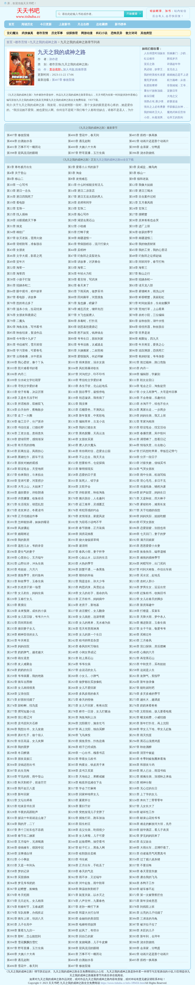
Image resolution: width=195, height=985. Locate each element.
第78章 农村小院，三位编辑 (146, 314)
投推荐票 (81, 69)
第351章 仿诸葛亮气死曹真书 (147, 853)
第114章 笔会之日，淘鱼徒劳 (147, 386)
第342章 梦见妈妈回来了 (144, 835)
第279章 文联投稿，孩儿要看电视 (150, 711)
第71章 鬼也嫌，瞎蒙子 (83, 303)
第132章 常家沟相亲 (141, 421)
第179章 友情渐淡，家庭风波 (86, 516)
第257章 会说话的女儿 (82, 670)
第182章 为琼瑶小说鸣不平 (85, 522)
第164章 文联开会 (79, 486)
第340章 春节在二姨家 (21, 835)
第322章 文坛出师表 (19, 800)
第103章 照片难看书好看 (22, 368)
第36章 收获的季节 (141, 232)
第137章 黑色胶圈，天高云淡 (86, 433)
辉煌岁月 (172, 58)
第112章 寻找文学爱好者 (22, 386)
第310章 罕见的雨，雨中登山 (25, 776)
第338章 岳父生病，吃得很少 (86, 829)
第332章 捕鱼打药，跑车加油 (86, 817)
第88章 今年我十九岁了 (21, 338)
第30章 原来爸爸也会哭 (144, 220)
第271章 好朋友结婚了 (21, 699)
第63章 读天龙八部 (141, 285)
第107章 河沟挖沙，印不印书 (86, 374)
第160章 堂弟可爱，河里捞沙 (25, 480)
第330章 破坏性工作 (141, 812)
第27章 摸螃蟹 (138, 214)
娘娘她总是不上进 (177, 74)
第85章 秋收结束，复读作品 (24, 332)
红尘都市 (149, 58)
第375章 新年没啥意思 (143, 900)
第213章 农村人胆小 (141, 581)
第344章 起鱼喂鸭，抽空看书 (86, 841)
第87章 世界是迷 (139, 332)
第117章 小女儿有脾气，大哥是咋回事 (153, 391)
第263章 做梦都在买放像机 (85, 681)
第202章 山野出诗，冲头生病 (25, 563)
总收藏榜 (102, 24)
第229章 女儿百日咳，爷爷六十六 (28, 616)
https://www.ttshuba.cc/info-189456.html (123, 983)
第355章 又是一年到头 (21, 865)
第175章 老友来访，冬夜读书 (25, 510)
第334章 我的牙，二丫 (21, 823)
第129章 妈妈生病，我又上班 (147, 415)
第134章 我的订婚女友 (82, 427)
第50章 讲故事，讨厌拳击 (84, 261)
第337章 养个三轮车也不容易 (25, 829)
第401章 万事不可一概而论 (24, 147)
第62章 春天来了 (78, 285)
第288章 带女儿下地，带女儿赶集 (150, 729)
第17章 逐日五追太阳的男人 (85, 196)
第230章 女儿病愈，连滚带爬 (86, 616)
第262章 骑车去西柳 (19, 681)
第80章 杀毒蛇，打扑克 (83, 320)
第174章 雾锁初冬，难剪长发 (147, 504)
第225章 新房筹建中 (141, 604)
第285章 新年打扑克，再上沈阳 (149, 723)
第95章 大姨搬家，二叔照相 (85, 350)
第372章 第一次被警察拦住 (146, 894)
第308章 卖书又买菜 (80, 770)
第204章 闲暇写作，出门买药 (147, 563)
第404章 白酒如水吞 (19, 141)
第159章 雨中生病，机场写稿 (147, 474)
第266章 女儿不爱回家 (82, 687)
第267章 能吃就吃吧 (141, 687)
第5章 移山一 (137, 172)
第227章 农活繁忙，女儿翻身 (86, 610)
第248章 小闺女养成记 (82, 652)
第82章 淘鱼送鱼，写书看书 (24, 326)
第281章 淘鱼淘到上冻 (82, 717)
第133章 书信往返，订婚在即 (25, 427)
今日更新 (46, 24)
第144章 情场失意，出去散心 (147, 445)
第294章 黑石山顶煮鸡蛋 (144, 741)
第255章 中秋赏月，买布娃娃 (147, 664)
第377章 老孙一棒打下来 (83, 906)
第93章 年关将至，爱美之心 (146, 344)
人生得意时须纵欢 (154, 53)
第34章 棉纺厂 (16, 232)
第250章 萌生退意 (18, 658)
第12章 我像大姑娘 (141, 184)
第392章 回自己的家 (80, 936)
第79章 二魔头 (16, 320)
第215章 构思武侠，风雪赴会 (86, 587)
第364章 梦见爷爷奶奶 (21, 883)
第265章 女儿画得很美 (21, 687)
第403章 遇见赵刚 (79, 141)
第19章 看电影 (16, 202)
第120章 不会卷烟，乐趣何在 (147, 397)
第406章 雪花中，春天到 (83, 135)
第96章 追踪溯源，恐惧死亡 (146, 350)
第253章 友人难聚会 (19, 664)
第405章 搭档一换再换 (143, 135)
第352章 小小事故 (18, 859)
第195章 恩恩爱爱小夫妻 (144, 545)
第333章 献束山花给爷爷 (144, 817)
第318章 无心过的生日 (143, 788)
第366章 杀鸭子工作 (141, 883)
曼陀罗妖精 (150, 80)
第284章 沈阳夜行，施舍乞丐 (86, 723)
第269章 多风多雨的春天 (83, 693)
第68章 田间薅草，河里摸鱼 (85, 297)
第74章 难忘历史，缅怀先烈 (85, 309)
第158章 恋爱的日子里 (82, 474)
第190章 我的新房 (18, 539)
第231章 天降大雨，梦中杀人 (147, 616)
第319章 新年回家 (18, 794)
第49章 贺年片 (16, 261)
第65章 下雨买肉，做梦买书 (85, 291)
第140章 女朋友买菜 (80, 439)
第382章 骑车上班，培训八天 (25, 918)
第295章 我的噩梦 (18, 746)
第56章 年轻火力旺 (80, 273)
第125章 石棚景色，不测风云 (86, 409)
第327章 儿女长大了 (141, 806)
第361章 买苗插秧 (18, 877)
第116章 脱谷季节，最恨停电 (86, 391)
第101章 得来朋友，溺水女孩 (86, 362)
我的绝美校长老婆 (154, 74)
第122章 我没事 (78, 403)
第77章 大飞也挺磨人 (81, 314)
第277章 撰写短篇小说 (21, 711)
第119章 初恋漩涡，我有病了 (86, 397)
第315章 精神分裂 (140, 782)
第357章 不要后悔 (140, 865)
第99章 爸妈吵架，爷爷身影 (146, 356)
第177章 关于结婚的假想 (144, 510)
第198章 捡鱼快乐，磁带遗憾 (147, 551)
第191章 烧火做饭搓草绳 (83, 539)
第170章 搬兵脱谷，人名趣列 (86, 498)
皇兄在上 (172, 69)
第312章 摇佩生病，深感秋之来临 (150, 776)
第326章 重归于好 (79, 806)
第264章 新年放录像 (141, 681)
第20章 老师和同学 (80, 202)
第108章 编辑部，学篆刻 (144, 374)
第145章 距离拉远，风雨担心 (25, 451)
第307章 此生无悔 (18, 770)
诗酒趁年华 (173, 64)
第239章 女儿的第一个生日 (85, 634)
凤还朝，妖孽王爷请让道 (155, 69)
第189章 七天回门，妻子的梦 (147, 533)
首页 (11, 24)
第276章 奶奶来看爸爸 (143, 705)
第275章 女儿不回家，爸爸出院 (88, 705)
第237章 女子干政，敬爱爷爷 (147, 628)
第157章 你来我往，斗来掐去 (25, 474)
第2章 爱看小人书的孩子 (83, 167)
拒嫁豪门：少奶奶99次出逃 (178, 53)
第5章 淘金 (75, 172)
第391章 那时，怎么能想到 (24, 936)
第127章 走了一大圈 (19, 415)
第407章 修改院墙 (63, 79)
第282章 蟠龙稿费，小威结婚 (147, 717)
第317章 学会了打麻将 (82, 788)
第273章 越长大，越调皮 (144, 699)
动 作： (43, 69)
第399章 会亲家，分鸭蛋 (144, 147)
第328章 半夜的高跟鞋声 (22, 812)
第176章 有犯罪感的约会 (83, 510)
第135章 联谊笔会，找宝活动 (147, 427)
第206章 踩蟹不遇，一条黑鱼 (86, 569)
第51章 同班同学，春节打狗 (146, 261)
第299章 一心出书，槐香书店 (86, 752)
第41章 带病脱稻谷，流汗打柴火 (88, 243)
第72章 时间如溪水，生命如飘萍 (149, 303)
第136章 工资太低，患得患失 (25, 433)
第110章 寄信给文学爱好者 (85, 380)
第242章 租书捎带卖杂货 (83, 640)
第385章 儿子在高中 (19, 924)
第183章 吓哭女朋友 (141, 522)
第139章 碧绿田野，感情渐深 (25, 439)
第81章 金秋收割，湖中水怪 (146, 320)
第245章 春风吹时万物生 (83, 646)
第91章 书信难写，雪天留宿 (24, 344)
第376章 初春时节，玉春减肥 (25, 906)
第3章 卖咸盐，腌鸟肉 (143, 167)
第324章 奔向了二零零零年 (146, 800)
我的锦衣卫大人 (153, 112)
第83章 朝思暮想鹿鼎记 (83, 326)
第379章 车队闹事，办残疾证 (25, 912)
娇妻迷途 (172, 101)
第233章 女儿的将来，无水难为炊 (89, 622)
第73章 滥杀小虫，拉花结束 (24, 309)
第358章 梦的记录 (18, 871)
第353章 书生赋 (78, 859)
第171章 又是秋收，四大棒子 (147, 498)
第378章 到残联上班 (141, 906)
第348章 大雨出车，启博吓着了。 (150, 847)
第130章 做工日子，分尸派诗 (25, 421)
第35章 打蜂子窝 (78, 232)
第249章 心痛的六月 (141, 652)
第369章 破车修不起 (141, 889)
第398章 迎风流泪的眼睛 (22, 152)
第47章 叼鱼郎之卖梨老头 (84, 255)
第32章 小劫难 (77, 226)
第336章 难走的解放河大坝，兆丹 (150, 823)
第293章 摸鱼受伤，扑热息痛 (86, 741)
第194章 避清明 (78, 545)
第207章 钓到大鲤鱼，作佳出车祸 (150, 569)
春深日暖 (149, 96)
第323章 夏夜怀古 (79, 800)
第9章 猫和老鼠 (139, 178)
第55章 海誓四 (16, 273)
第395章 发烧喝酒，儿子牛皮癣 (88, 942)
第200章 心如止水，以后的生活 (88, 557)
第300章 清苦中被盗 (141, 752)
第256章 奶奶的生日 (19, 670)
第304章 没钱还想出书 (21, 764)
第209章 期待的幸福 (80, 575)
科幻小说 (101, 33)
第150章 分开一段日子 (143, 457)
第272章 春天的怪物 (80, 699)
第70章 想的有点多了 (20, 303)
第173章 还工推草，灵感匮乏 (86, 504)
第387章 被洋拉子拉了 (143, 924)
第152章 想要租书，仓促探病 (86, 462)
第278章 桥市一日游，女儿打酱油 (89, 711)
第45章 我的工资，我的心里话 (148, 249)
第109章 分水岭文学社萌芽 (24, 380)
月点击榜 (83, 24)
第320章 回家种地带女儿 (83, 794)
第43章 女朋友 (16, 249)
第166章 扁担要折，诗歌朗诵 (25, 492)
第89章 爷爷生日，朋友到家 (85, 338)
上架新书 (64, 24)
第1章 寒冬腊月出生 (19, 167)
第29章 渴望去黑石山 (81, 220)
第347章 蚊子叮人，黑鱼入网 (86, 847)
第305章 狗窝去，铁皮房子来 (86, 764)
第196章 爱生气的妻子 (21, 551)
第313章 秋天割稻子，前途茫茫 (26, 782)
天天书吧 (28, 10)
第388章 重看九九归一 (21, 930)
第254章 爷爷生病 (79, 664)
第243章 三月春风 (140, 640)
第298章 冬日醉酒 (18, 752)
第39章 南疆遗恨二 (141, 238)
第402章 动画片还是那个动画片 (149, 141)
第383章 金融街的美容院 (83, 918)
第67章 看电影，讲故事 (21, 297)
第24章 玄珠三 (138, 208)
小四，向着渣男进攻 (155, 117)
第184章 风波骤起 (18, 528)
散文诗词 (131, 33)
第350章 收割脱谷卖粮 (82, 853)
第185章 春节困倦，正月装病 (86, 528)
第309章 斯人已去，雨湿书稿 (147, 770)
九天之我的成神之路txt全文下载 (115, 159)
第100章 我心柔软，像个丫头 (25, 362)
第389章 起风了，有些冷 (83, 930)
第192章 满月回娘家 (141, 539)
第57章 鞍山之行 (139, 273)
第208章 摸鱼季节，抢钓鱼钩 (25, 575)
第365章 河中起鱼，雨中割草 (86, 883)
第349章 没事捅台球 (19, 853)
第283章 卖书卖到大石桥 (22, 723)
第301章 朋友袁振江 (19, 758)
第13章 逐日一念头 (19, 190)
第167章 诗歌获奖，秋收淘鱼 (86, 492)
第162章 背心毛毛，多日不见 (147, 480)
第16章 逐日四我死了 (20, 196)
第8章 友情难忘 (77, 178)
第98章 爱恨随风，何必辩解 (85, 356)
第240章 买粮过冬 (140, 634)
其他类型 (146, 33)
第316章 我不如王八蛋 (21, 788)
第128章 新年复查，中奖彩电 (86, 415)
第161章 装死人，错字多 (83, 480)
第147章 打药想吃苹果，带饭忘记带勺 (153, 451)
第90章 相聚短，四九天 (144, 338)
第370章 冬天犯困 (18, 894)
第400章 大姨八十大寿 (82, 147)
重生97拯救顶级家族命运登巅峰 (155, 90)
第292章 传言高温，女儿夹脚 (25, 741)
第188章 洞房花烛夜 (80, 533)
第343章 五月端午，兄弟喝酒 (25, 841)
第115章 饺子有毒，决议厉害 (25, 391)
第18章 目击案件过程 (142, 196)
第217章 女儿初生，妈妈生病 (25, 593)
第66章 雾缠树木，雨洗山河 (146, 291)
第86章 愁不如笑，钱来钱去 (85, 332)
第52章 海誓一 (16, 267)
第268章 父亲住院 (18, 693)
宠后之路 (149, 64)
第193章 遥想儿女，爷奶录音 (25, 545)
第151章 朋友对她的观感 (22, 462)
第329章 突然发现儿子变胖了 (86, 812)
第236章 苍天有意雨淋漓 (83, 628)
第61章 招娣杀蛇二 (19, 285)
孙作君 (53, 59)
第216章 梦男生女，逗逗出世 (147, 587)
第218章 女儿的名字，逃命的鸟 (88, 593)
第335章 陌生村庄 (79, 823)
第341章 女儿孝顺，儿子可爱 (86, 835)
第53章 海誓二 (77, 267)
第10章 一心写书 (17, 184)
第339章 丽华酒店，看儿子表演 (149, 829)
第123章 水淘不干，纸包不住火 (149, 403)
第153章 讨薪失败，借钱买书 (147, 462)
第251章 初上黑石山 (80, 658)
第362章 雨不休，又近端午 (85, 877)
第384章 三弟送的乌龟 (143, 918)
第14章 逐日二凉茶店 (81, 190)
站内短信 (180, 11)
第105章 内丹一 (139, 368)
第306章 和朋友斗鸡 (141, 764)
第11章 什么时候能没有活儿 (85, 184)
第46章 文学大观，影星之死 (24, 255)
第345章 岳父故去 (140, 841)
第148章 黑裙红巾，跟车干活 (25, 457)
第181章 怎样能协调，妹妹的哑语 (28, 522)
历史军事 (57, 33)
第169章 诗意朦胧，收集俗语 (25, 498)
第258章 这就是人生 (141, 670)
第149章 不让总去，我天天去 (86, 457)
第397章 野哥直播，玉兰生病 (86, 152)
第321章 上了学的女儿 (143, 794)
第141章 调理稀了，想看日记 (147, 439)
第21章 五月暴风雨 (141, 202)
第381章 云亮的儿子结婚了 (146, 912)
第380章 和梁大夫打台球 (83, 912)
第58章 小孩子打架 (19, 279)
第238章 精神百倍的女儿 (22, 634)
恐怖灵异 (116, 33)
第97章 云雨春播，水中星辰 (24, 356)
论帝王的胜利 (175, 117)
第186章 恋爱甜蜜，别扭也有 (147, 528)
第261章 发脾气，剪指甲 (144, 675)
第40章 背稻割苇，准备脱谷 (24, 243)
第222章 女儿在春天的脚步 (146, 599)
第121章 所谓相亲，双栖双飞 (25, 403)
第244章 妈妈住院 (18, 646)
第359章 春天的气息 (80, 871)
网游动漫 (87, 33)
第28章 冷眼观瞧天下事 (21, 220)
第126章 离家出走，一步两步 (147, 409)
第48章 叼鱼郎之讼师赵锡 (145, 255)
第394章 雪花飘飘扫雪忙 (22, 942)
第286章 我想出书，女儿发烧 (25, 729)
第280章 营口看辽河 (19, 717)
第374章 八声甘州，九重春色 (86, 900)
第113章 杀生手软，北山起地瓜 (88, 386)
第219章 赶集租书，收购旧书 (147, 593)
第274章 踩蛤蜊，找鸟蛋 (22, 705)
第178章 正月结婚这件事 (22, 516)
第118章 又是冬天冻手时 (22, 397)
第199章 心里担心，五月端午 (25, 557)
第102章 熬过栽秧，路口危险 (147, 362)
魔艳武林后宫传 (176, 112)
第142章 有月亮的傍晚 (21, 445)
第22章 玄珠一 (16, 208)
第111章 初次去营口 (141, 380)
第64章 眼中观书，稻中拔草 (24, 291)
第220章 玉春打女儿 (19, 599)
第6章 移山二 (15, 178)
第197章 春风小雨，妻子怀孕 (86, 551)
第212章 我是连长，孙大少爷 (86, 581)
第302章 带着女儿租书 (82, 758)
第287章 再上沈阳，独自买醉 (86, 729)
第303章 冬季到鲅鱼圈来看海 (147, 758)
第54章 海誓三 (138, 267)
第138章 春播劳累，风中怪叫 (147, 433)
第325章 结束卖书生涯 (21, 806)
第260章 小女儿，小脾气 (83, 675)
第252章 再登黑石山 (141, 658)
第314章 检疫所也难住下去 (85, 782)
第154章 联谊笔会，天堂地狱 (25, 468)
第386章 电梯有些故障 (82, 924)
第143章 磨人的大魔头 (82, 445)
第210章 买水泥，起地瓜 (144, 575)
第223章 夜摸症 (16, 604)
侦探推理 (72, 33)
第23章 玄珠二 (77, 208)
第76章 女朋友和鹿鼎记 (21, 314)
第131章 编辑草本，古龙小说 (86, 421)
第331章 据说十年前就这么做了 (26, 817)
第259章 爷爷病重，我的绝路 (25, 675)
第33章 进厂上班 (139, 226)
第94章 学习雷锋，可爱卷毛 (24, 350)
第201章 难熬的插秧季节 (144, 557)
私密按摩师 (150, 85)
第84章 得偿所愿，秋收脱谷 (146, 326)
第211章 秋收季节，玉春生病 (25, 581)
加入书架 (68, 69)
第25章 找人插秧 (17, 214)
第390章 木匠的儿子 (141, 930)
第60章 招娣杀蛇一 (141, 279)
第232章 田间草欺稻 (19, 622)
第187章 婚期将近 (18, 533)
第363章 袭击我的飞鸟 (143, 877)
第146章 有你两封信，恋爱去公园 (89, 451)
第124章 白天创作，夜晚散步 (25, 409)
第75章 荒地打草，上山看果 (146, 309)
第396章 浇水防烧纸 (141, 152)
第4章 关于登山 (16, 172)
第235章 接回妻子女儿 (21, 628)
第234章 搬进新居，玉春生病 (147, 622)
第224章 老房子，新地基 (83, 604)
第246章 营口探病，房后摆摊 (147, 646)
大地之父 (172, 96)
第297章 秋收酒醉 (140, 746)
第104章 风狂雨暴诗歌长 (83, 368)
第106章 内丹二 (16, 374)
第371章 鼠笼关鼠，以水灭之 (86, 894)
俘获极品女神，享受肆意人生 (178, 106)
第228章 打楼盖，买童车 (144, 610)
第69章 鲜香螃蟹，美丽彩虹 (146, 297)
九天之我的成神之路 (43, 42)
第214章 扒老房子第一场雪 (24, 587)
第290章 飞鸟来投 (79, 735)
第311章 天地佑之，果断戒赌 (86, 776)
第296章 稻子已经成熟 (82, 746)
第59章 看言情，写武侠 (83, 279)
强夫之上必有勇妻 (154, 106)
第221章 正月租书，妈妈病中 (86, 599)
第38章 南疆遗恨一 (80, 238)
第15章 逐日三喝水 (141, 190)
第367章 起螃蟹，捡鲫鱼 (22, 889)
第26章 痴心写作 (78, 214)
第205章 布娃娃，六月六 (22, 569)
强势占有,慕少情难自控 (155, 101)
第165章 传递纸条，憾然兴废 (147, 486)
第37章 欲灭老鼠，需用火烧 (24, 238)
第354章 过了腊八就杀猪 (144, 859)
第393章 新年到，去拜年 (144, 936)
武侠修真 (27, 33)
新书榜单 (120, 24)
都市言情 (42, 33)
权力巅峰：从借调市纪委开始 (178, 80)
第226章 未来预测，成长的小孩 (26, 610)
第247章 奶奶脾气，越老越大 (25, 652)
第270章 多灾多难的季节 (144, 693)
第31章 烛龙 (14, 226)
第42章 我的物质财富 (142, 243)
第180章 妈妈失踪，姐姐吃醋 (147, 516)
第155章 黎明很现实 (80, 468)
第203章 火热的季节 (80, 563)
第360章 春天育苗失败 (143, 871)
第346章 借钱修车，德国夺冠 (25, 847)
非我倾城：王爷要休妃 (178, 85)
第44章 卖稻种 (77, 249)
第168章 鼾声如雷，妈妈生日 (147, 492)
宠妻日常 (172, 90)
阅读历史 (27, 24)
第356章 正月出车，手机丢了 (86, 865)
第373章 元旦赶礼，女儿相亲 (25, 900)
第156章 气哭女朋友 (141, 468)
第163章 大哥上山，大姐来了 (25, 486)
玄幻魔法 (12, 33)
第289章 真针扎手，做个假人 (25, 735)
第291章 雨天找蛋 (140, 735)
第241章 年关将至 (18, 640)
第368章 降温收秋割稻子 (83, 889)
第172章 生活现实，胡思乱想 (25, 504)
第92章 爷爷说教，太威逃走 (85, 344)
